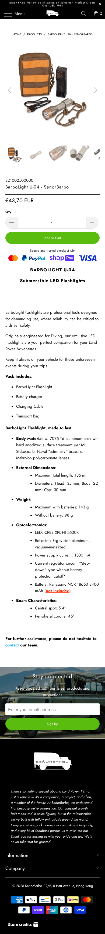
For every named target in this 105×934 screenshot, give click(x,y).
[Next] (94, 90)
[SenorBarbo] (52, 13)
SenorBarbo (33, 885)
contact (12, 645)
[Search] (85, 13)
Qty (8, 211)
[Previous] (10, 90)
